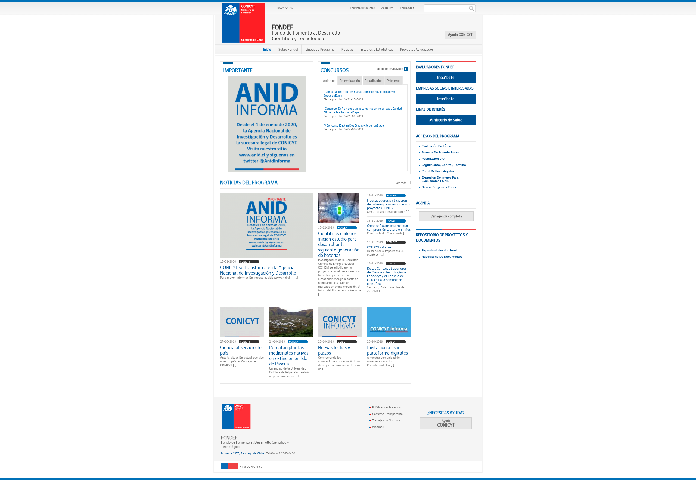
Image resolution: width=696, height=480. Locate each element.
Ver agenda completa (446, 216)
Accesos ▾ (387, 7)
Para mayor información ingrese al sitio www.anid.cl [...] (259, 277)
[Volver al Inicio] (243, 23)
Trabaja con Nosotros (386, 420)
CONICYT (245, 261)
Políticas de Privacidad (387, 407)
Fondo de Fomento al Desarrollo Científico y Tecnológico (306, 32)
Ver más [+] (403, 183)
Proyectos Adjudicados (416, 49)
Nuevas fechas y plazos (334, 350)
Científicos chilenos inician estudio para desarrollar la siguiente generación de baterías (338, 244)
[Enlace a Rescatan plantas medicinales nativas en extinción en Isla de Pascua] (291, 322)
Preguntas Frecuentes (362, 7)
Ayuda (446, 423)
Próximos (393, 81)
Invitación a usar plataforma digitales (387, 350)
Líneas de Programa (320, 49)
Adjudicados (373, 81)
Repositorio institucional (439, 250)
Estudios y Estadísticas (377, 49)
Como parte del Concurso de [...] (386, 233)
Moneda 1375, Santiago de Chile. (243, 453)
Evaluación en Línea (436, 146)
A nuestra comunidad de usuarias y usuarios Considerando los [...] (383, 361)
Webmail (378, 427)
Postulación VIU (433, 158)
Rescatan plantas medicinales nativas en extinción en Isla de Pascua (288, 356)
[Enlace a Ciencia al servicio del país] (242, 322)
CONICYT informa (379, 247)
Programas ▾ (407, 7)
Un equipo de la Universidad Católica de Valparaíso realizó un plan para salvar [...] (289, 372)
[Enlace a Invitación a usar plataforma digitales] (389, 322)
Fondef (342, 227)
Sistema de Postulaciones (440, 152)
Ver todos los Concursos (390, 68)
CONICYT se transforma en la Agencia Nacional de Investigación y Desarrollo (258, 270)
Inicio (267, 49)
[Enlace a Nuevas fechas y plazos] (340, 322)
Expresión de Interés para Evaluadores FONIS (440, 179)
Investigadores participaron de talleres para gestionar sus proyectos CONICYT (388, 204)
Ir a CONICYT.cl (284, 8)
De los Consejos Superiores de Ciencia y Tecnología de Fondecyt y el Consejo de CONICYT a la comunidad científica (386, 276)
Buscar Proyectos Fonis (439, 187)
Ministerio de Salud (445, 120)
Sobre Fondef (288, 49)
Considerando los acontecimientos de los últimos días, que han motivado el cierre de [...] (339, 363)
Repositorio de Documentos (442, 256)
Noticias (347, 49)
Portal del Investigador (438, 171)
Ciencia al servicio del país (241, 350)
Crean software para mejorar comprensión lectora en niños (389, 228)
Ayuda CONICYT (460, 34)
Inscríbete (446, 77)
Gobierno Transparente (387, 414)
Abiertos (329, 81)
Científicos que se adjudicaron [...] (388, 212)
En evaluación (350, 81)
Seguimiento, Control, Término (444, 165)
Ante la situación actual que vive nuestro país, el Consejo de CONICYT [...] (242, 361)
